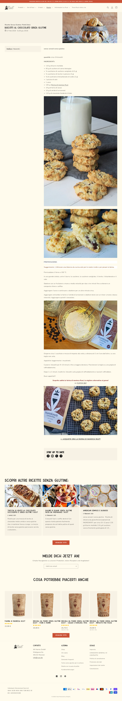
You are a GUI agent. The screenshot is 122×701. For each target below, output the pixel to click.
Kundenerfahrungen (67, 670)
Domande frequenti (67, 659)
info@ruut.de (38, 658)
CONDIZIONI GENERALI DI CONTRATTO (98, 654)
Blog (62, 656)
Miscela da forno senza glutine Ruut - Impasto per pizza (103, 622)
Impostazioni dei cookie (97, 665)
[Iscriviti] (76, 566)
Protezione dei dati (96, 662)
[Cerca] (108, 7)
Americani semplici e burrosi (95, 510)
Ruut (66, 85)
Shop (63, 649)
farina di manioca (58, 85)
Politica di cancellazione (97, 658)
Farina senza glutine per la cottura (72, 663)
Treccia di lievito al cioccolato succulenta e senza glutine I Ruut (23, 511)
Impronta (93, 649)
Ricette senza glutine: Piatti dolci (17, 25)
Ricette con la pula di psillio (70, 666)
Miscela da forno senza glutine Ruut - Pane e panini (47, 622)
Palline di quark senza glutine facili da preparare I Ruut (58, 511)
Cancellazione (94, 669)
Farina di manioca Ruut (15, 621)
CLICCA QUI (81, 383)
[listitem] (48, 456)
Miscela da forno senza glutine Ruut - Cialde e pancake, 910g (75, 622)
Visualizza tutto (61, 542)
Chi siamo (64, 653)
